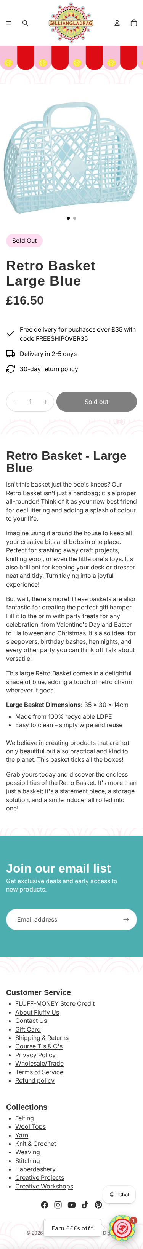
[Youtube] (71, 1204)
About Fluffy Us (37, 1012)
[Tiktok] (85, 1204)
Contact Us (31, 1020)
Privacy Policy (35, 1055)
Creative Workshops (44, 1186)
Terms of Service (39, 1072)
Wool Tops (30, 1126)
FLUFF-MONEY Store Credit (55, 1003)
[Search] (25, 22)
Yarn (21, 1135)
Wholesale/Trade (39, 1063)
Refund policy (35, 1080)
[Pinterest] (98, 1204)
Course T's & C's (39, 1046)
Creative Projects (39, 1177)
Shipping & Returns (42, 1038)
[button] (122, 1228)
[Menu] (9, 23)
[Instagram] (58, 1204)
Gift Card (28, 1029)
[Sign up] (126, 919)
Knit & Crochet (35, 1143)
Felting (25, 1118)
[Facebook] (44, 1204)
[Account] (117, 22)
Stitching (27, 1160)
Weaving (27, 1152)
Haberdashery (35, 1169)
